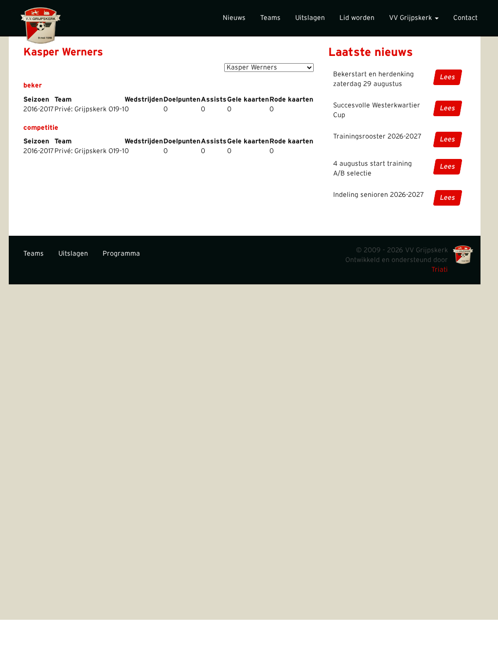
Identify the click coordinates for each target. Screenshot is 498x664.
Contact (465, 18)
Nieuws (234, 18)
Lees (448, 77)
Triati (439, 269)
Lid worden (356, 18)
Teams (270, 18)
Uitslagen (310, 18)
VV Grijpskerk (411, 18)
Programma (121, 253)
